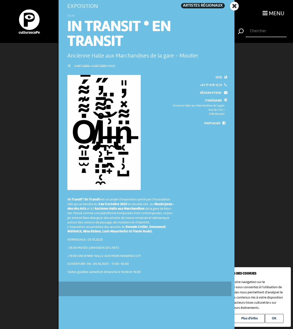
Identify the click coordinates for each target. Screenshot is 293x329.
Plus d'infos (249, 318)
